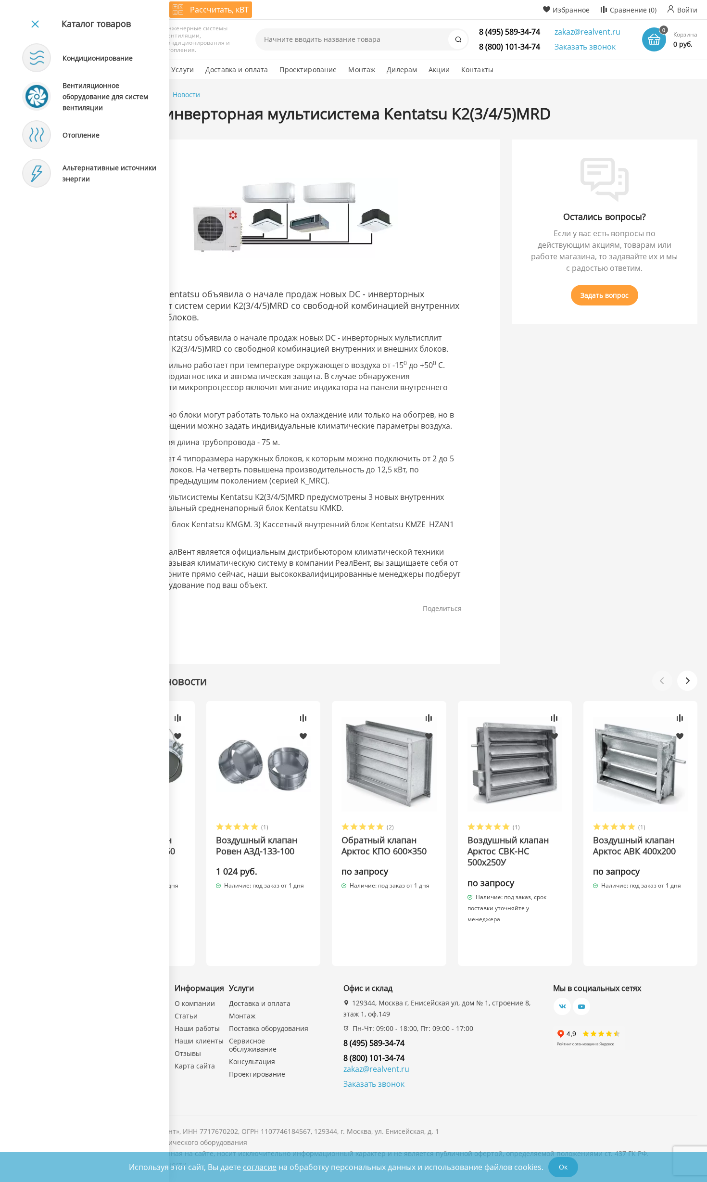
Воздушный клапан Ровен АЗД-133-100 (256, 846)
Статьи (186, 1015)
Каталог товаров (96, 23)
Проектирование (257, 1074)
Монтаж (242, 1015)
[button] (687, 681)
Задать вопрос (605, 295)
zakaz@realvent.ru (587, 31)
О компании (195, 1003)
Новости (186, 94)
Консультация (252, 1061)
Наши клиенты (199, 1040)
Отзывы (188, 1053)
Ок (563, 1166)
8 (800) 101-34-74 (509, 46)
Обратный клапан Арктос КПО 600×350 (384, 846)
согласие (260, 1167)
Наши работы (197, 1028)
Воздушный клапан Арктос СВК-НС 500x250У (508, 851)
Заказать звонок (585, 46)
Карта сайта (195, 1065)
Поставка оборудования (268, 1028)
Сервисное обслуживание (253, 1045)
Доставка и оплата (259, 1003)
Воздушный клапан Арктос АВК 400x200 (634, 846)
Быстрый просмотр (263, 764)
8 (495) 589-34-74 (509, 31)
